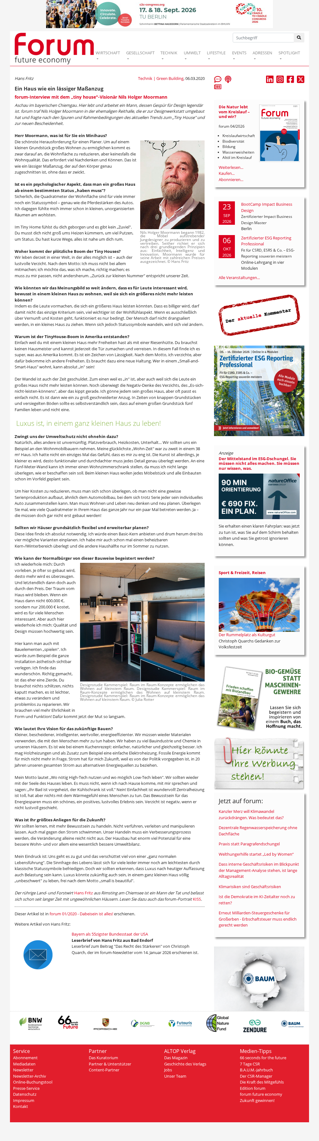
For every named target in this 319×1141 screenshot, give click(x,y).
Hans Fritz (83, 893)
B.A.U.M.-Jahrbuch (256, 1070)
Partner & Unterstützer (110, 1064)
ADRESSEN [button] (262, 53)
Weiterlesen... (231, 167)
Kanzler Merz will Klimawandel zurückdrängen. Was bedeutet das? (251, 814)
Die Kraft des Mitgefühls (262, 1082)
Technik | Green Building (160, 78)
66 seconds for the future (263, 1057)
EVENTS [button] (239, 53)
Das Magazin (176, 1057)
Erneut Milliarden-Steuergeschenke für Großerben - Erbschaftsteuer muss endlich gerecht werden (258, 919)
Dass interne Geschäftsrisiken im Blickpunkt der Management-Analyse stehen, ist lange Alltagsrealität (259, 870)
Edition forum (252, 1088)
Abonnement (25, 1057)
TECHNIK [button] (168, 53)
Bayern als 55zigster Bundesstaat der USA (110, 934)
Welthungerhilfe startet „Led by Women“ (256, 854)
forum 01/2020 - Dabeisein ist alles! (81, 914)
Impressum (23, 1100)
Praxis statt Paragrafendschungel (249, 844)
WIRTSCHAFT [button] (108, 53)
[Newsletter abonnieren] (217, 86)
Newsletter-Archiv (29, 1076)
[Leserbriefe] (217, 79)
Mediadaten (24, 1064)
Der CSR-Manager (256, 1076)
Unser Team (175, 1076)
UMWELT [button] (192, 53)
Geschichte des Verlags (185, 1064)
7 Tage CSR (250, 1064)
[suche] (299, 37)
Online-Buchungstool (32, 1082)
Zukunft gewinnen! (257, 1100)
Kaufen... (227, 173)
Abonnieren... (231, 179)
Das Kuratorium (103, 1057)
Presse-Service (26, 1088)
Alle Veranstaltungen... (239, 277)
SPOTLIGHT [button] (289, 53)
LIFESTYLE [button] (216, 53)
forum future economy (261, 1094)
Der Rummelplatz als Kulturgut (247, 634)
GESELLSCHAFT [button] (140, 53)
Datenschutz (24, 1094)
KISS (197, 899)
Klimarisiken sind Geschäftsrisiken (250, 886)
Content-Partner (104, 1070)
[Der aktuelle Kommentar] (259, 315)
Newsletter (23, 1070)
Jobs (168, 1070)
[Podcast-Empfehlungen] (228, 79)
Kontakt (20, 1106)
